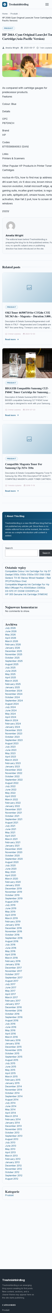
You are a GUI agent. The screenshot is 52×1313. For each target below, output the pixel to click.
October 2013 (12, 1132)
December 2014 (13, 1086)
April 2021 (10, 835)
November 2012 (13, 1168)
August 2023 (11, 743)
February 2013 (12, 1159)
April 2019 (10, 915)
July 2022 (10, 786)
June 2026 (11, 631)
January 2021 (12, 845)
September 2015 (13, 1056)
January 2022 (12, 806)
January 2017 (12, 1004)
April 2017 (10, 994)
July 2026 (10, 628)
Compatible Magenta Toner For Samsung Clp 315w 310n (23, 466)
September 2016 (13, 1017)
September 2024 (14, 700)
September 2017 (13, 977)
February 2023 (13, 763)
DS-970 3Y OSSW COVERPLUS (22, 591)
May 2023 (10, 753)
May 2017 (10, 990)
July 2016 (10, 1023)
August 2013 (11, 1139)
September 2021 (13, 819)
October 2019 (12, 895)
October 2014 (12, 1093)
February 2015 (12, 1079)
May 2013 (10, 1149)
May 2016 (10, 1030)
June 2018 (10, 948)
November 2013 (13, 1129)
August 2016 (11, 1020)
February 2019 (13, 921)
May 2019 (10, 911)
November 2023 (13, 733)
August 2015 (11, 1060)
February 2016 (13, 1040)
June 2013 (10, 1145)
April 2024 (10, 717)
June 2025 (10, 670)
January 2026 (12, 647)
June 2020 (11, 868)
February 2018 (13, 961)
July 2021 (10, 825)
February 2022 (13, 802)
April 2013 (10, 1152)
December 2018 (13, 928)
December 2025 (13, 651)
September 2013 (13, 1135)
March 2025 (11, 680)
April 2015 (10, 1073)
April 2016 (10, 1033)
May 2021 (10, 832)
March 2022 (11, 799)
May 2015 (10, 1070)
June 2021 (10, 829)
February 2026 (13, 644)
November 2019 (13, 891)
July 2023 (10, 746)
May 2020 (10, 872)
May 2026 (10, 634)
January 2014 (12, 1122)
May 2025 (10, 674)
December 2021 (13, 809)
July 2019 (10, 905)
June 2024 (11, 710)
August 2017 (11, 980)
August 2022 (11, 783)
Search (9, 548)
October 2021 (12, 816)
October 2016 (12, 1013)
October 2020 (12, 855)
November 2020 (13, 852)
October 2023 (12, 736)
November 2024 (13, 694)
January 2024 (12, 727)
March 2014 (11, 1116)
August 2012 (11, 1178)
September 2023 (14, 740)
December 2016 (13, 1007)
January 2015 (12, 1083)
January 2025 (12, 687)
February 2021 (12, 842)
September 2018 (13, 938)
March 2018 (11, 957)
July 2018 (10, 944)
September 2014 (14, 1096)
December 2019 (13, 888)
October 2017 (12, 974)
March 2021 (11, 839)
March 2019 (11, 918)
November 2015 (13, 1050)
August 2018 (11, 941)
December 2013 (13, 1126)
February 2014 (13, 1119)
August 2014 (11, 1099)
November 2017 (13, 971)
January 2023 (12, 766)
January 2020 (12, 885)
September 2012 (13, 1175)
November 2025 (13, 654)
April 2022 (10, 796)
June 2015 (10, 1066)
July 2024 (10, 707)
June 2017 (10, 987)
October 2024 (12, 697)
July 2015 (10, 1063)
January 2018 (12, 964)
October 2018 (12, 934)
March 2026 (11, 641)
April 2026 (10, 638)
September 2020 (14, 858)
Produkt (8, 28)
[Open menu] (47, 4)
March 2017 (11, 997)
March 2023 (11, 760)
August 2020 (12, 862)
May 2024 (10, 713)
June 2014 (10, 1106)
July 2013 (10, 1142)
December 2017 (13, 967)
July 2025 (10, 667)
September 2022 (14, 779)
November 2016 (13, 1010)
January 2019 (12, 924)
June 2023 (10, 750)
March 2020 (11, 878)
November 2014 (13, 1089)
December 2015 (13, 1046)
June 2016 (10, 1027)
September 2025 (14, 661)
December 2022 (13, 769)
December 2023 (13, 730)
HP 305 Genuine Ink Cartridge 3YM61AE (26, 594)
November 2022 (13, 773)
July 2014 (10, 1103)
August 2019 (11, 901)
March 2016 (11, 1037)
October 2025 (12, 657)
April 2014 (10, 1112)
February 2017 (13, 1000)
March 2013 (11, 1155)
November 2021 (13, 812)
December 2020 (13, 849)
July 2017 (10, 984)
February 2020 (13, 882)
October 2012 (12, 1172)
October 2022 (12, 776)
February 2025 (13, 684)
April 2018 (10, 954)
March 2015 (11, 1076)
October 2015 (12, 1053)
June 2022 (10, 789)
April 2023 (10, 756)
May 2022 (10, 793)
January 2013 (12, 1162)
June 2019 (10, 908)
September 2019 (13, 898)
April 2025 (10, 677)
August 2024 (12, 703)
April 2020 (10, 875)
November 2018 (13, 931)
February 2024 (13, 723)
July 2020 (10, 865)
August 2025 (11, 664)
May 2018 (10, 951)
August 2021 (11, 822)
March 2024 (11, 720)
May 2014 (10, 1109)
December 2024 (13, 690)
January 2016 (12, 1043)
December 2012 (13, 1165)
